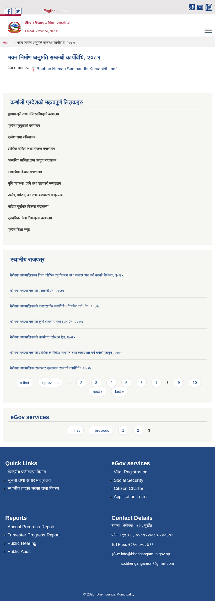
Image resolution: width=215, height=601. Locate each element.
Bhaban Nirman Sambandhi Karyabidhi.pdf (76, 69)
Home (8, 42)
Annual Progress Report (31, 526)
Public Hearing (22, 543)
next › (97, 391)
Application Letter (131, 496)
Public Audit (19, 551)
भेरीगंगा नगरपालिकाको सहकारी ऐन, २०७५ (37, 291)
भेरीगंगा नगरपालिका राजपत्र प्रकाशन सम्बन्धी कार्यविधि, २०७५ (50, 368)
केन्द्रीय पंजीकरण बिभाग (27, 471)
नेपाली (65, 11)
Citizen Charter (128, 488)
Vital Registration (130, 471)
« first (24, 382)
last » (119, 391)
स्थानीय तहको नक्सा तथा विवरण (33, 488)
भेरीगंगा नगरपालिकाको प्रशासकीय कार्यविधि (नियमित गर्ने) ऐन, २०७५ (54, 306)
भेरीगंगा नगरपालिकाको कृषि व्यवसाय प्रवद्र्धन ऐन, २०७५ (46, 322)
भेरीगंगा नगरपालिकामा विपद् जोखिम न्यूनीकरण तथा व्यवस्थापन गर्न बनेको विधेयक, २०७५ (66, 275)
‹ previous (50, 382)
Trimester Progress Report (34, 534)
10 (195, 382)
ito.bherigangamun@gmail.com (147, 563)
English (50, 11)
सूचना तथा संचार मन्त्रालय (29, 480)
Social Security (128, 480)
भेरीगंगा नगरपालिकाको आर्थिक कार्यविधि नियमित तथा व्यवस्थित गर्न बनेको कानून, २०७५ (66, 353)
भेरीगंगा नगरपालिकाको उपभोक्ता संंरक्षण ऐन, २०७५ (42, 337)
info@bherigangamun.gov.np (145, 554)
